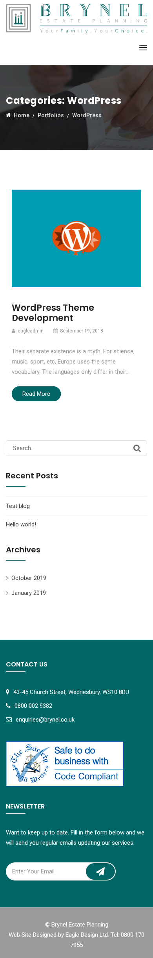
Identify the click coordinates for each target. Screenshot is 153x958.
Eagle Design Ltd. (87, 934)
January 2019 (28, 592)
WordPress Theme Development (53, 313)
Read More (36, 393)
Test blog (18, 505)
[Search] (137, 448)
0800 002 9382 (33, 705)
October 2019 (28, 577)
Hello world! (21, 524)
